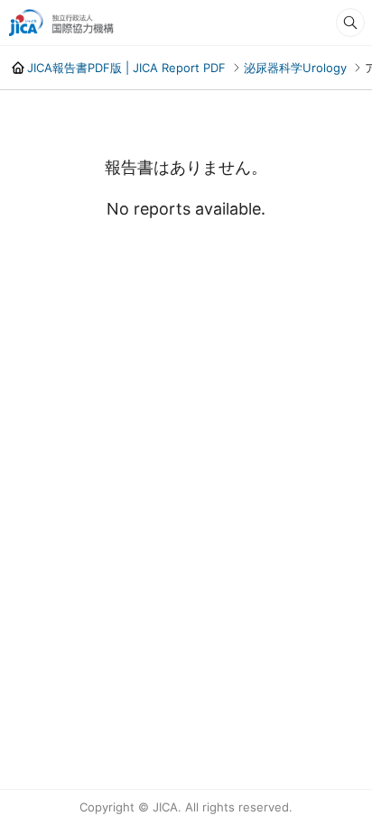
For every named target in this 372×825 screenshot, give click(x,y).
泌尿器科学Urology (295, 67)
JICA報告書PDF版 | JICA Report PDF (126, 67)
